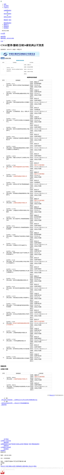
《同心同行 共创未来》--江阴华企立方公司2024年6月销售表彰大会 (19, 399)
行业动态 (8, 447)
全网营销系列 (4, 444)
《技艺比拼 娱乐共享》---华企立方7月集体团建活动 (15, 403)
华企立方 (52, 395)
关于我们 (6, 5)
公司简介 (3, 440)
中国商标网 (18, 466)
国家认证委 (12, 466)
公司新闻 (3, 447)
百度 (7, 466)
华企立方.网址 (33, 466)
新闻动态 (6, 445)
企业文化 (8, 440)
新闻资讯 (6, 26)
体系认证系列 (20, 444)
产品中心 (6, 7)
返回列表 (4, 404)
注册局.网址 (25, 466)
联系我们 (6, 28)
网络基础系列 (35, 444)
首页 (5, 4)
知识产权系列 (12, 444)
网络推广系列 (28, 444)
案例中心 (6, 24)
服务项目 (6, 442)
